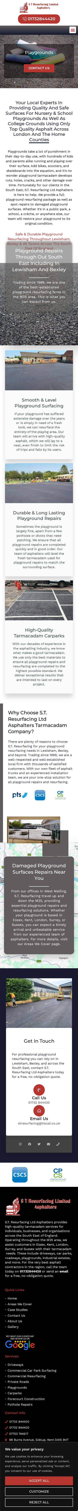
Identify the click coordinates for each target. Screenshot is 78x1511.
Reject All (39, 1502)
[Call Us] (39, 1090)
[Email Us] (39, 1110)
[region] (39, 1477)
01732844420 (30, 1271)
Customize (39, 1491)
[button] (72, 30)
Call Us (39, 1097)
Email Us (39, 1118)
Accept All (39, 1481)
